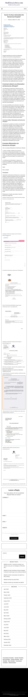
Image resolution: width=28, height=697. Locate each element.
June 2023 (6, 627)
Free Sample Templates (8, 657)
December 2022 (7, 645)
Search (5, 553)
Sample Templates (19, 657)
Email (4, 521)
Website (4, 527)
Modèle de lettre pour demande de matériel (14, 582)
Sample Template (15, 659)
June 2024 (6, 607)
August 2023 (7, 621)
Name (4, 515)
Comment (5, 497)
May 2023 (6, 630)
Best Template (11, 661)
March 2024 (6, 615)
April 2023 (6, 633)
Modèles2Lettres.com (14, 2)
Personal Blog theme (14, 695)
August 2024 (7, 601)
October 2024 (7, 595)
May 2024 (6, 609)
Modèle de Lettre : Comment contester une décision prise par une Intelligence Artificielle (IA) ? (14, 566)
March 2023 (6, 636)
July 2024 (6, 604)
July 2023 (6, 624)
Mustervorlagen (12, 662)
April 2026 (6, 589)
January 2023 (7, 642)
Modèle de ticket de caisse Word (11, 579)
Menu (25, 8)
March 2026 (6, 592)
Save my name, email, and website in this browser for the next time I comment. (14, 534)
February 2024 (7, 618)
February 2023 (7, 639)
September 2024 (8, 598)
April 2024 (6, 612)
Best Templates (6, 659)
